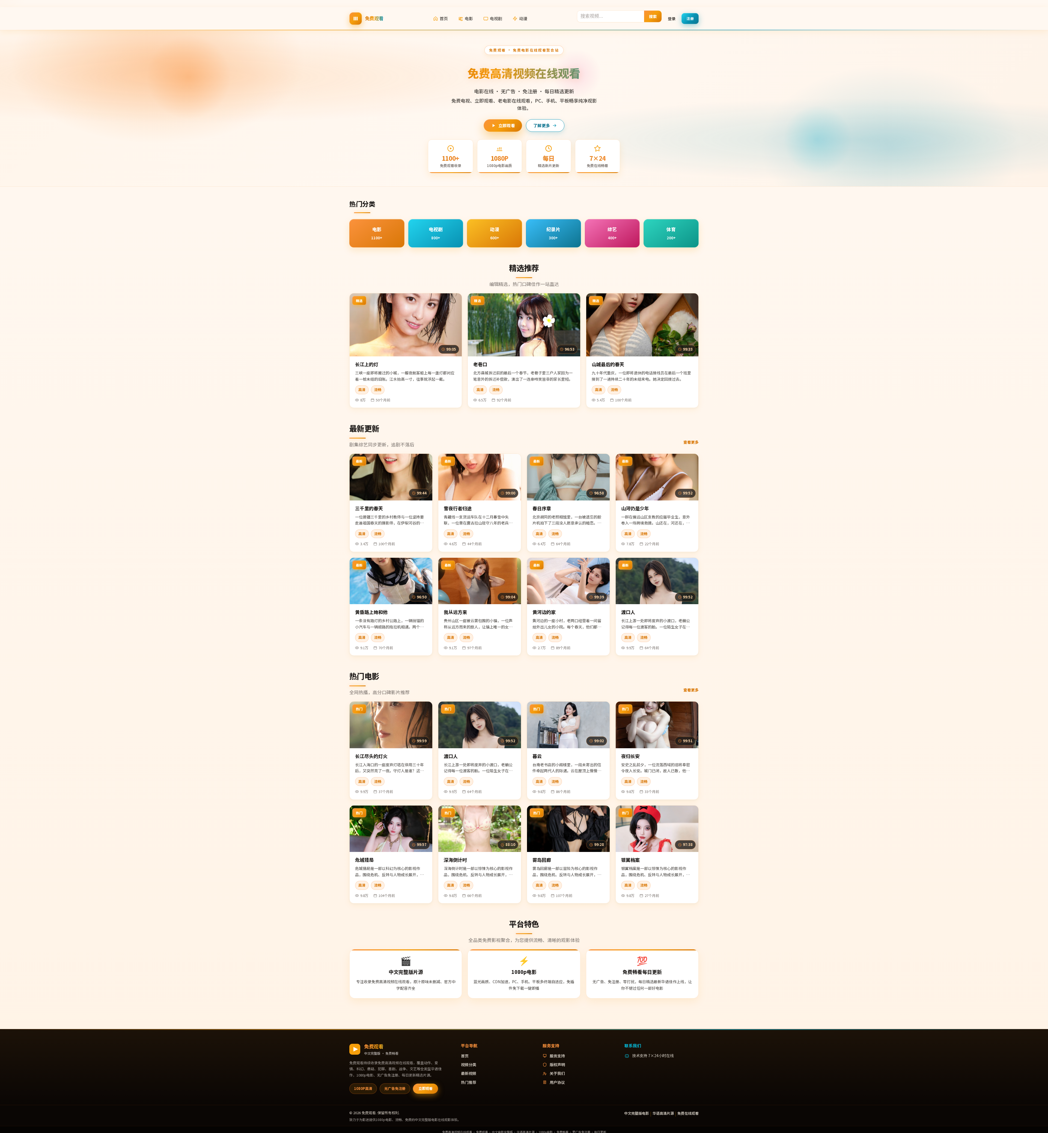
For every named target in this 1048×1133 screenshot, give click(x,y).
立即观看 (506, 125)
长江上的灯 (366, 364)
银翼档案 (630, 859)
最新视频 (468, 1073)
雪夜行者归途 (458, 508)
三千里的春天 (369, 508)
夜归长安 (630, 756)
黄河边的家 (544, 612)
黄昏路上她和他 (371, 612)
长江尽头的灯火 (371, 756)
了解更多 (541, 125)
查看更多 (691, 442)
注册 (690, 18)
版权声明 (557, 1064)
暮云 (537, 756)
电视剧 (496, 18)
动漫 (523, 18)
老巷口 (480, 364)
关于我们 (557, 1073)
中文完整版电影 (636, 1113)
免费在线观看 (688, 1113)
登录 (671, 18)
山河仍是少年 (635, 508)
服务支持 (557, 1056)
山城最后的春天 (608, 364)
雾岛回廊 (541, 859)
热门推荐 (468, 1082)
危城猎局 (364, 859)
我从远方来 (455, 612)
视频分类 (468, 1064)
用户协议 (557, 1082)
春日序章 (541, 508)
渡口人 (628, 612)
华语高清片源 (663, 1113)
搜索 (653, 16)
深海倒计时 (455, 859)
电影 (469, 18)
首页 (444, 18)
